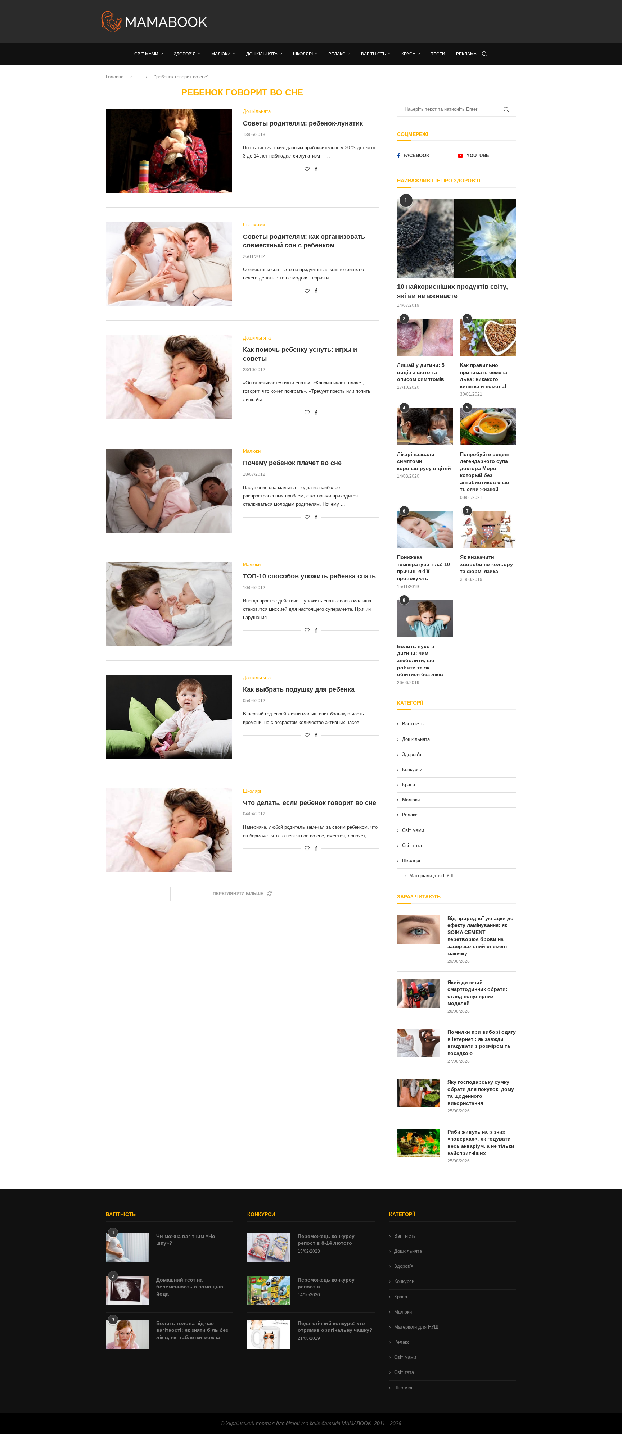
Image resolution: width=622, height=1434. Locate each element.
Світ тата (412, 845)
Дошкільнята (416, 739)
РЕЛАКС (337, 53)
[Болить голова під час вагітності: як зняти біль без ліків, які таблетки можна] (127, 1334)
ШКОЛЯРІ (303, 53)
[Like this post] (307, 169)
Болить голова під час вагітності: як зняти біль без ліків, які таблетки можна (192, 1330)
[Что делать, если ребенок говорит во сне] (169, 830)
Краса (408, 784)
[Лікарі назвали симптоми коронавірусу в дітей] (425, 426)
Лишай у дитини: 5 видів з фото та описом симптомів (421, 372)
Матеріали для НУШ (431, 875)
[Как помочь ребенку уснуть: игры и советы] (169, 377)
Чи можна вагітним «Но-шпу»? (186, 1239)
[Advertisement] (383, 21)
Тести (438, 53)
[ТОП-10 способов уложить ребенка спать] (169, 604)
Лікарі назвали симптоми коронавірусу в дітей (424, 461)
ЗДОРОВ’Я (185, 53)
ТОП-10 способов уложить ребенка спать (309, 576)
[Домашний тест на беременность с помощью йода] (127, 1290)
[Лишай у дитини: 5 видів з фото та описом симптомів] (425, 337)
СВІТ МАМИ (146, 53)
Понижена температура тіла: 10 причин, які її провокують (423, 567)
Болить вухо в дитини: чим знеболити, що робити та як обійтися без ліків (420, 660)
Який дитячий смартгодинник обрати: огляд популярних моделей (477, 992)
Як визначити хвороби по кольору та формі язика (486, 564)
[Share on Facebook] (316, 169)
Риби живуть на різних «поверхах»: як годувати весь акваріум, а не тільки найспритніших (480, 1142)
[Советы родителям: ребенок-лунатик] (169, 151)
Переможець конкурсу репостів (326, 1283)
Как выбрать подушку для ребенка (299, 689)
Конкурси (412, 769)
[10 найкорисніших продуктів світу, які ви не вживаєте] (456, 238)
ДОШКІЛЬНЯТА (262, 53)
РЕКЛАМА (466, 53)
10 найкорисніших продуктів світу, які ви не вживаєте (452, 291)
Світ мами (413, 830)
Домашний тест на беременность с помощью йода (189, 1287)
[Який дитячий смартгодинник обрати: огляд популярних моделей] (418, 993)
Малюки (411, 799)
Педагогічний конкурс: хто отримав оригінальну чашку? (335, 1326)
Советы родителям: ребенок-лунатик (303, 123)
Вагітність (413, 724)
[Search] (484, 54)
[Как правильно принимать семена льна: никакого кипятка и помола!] (488, 337)
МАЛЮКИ (221, 53)
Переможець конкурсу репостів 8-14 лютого (326, 1239)
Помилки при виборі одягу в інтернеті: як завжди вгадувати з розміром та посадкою (481, 1042)
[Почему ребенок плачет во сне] (169, 491)
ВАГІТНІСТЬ (373, 53)
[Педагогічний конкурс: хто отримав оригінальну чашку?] (268, 1334)
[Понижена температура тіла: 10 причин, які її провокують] (425, 529)
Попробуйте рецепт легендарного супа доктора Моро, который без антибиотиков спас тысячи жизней (485, 471)
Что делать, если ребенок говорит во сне (309, 802)
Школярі (411, 860)
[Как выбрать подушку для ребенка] (169, 717)
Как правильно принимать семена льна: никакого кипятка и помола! (483, 375)
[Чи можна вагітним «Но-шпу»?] (127, 1247)
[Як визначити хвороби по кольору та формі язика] (488, 529)
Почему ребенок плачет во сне (292, 462)
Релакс (410, 815)
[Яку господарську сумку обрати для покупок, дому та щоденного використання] (418, 1093)
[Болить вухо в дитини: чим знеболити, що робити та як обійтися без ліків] (425, 618)
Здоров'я (411, 754)
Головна (114, 76)
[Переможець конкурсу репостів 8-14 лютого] (268, 1247)
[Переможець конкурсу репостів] (268, 1290)
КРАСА (408, 53)
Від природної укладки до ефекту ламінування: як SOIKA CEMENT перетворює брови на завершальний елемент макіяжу (480, 935)
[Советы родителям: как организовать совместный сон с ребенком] (169, 264)
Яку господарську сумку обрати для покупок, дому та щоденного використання (480, 1092)
